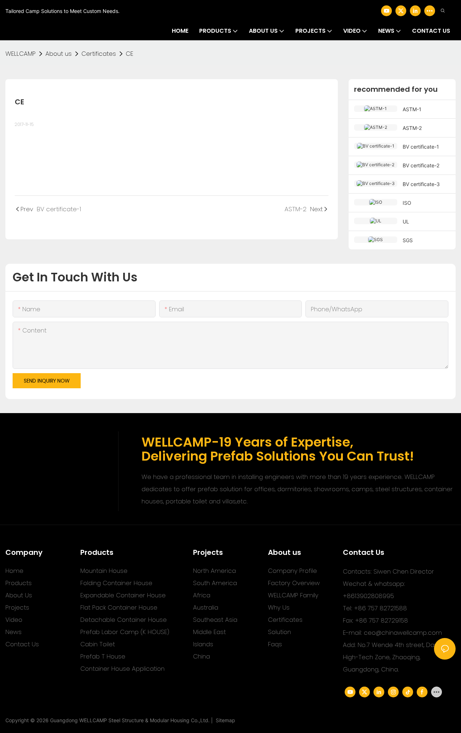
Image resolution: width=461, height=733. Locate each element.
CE (129, 53)
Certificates (98, 53)
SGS (408, 240)
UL (406, 221)
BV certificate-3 (421, 184)
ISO (407, 203)
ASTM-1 (412, 109)
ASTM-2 (412, 128)
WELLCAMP (20, 53)
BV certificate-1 (421, 147)
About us (58, 53)
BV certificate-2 (421, 165)
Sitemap (224, 720)
